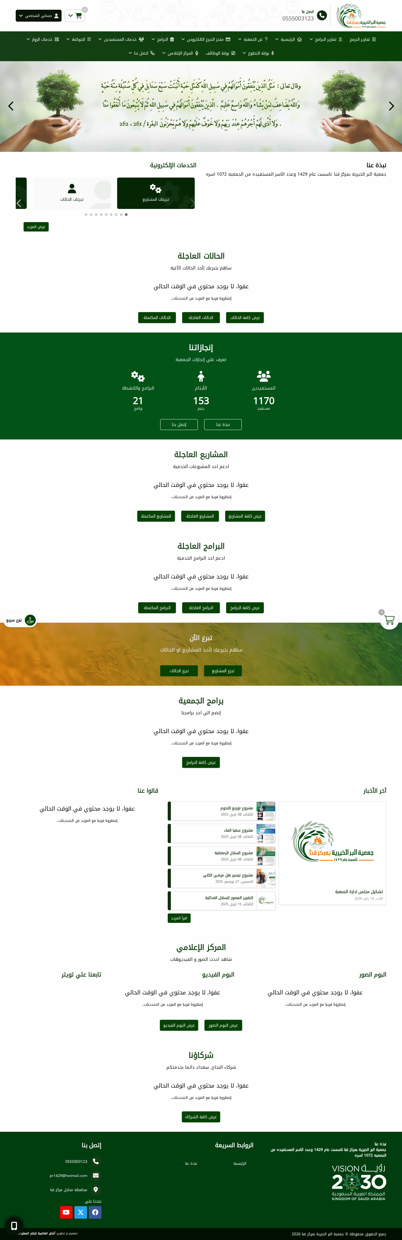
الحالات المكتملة (157, 318)
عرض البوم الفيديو (179, 1025)
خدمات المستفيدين (120, 39)
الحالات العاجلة (201, 318)
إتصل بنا (179, 424)
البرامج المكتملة (157, 608)
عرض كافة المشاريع (245, 516)
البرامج (162, 39)
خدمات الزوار (42, 39)
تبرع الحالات (179, 671)
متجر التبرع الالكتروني (205, 39)
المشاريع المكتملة (156, 516)
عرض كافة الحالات (245, 318)
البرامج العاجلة (201, 608)
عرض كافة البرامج (245, 608)
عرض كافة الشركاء (201, 1117)
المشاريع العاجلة (200, 516)
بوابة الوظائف (217, 53)
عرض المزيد (36, 226)
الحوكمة (78, 39)
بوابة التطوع (258, 53)
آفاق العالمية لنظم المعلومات (35, 1233)
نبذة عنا (223, 424)
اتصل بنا (141, 53)
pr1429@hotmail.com (68, 1175)
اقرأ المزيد (179, 918)
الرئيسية (288, 39)
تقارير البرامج (325, 39)
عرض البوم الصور (223, 1025)
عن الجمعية (253, 39)
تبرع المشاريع (223, 671)
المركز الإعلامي (180, 53)
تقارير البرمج (360, 39)
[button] (11, 106)
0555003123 (76, 1161)
